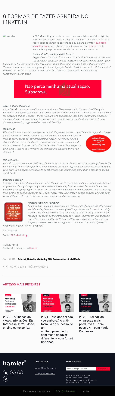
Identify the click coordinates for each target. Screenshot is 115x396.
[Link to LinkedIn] (5, 372)
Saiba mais (71, 380)
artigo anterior (15, 267)
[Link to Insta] (13, 372)
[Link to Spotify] (5, 379)
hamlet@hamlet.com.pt (45, 368)
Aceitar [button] (86, 391)
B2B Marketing (18, 235)
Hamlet (33, 248)
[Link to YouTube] (20, 372)
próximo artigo (37, 267)
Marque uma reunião (45, 373)
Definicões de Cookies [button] (65, 391)
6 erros (93, 46)
